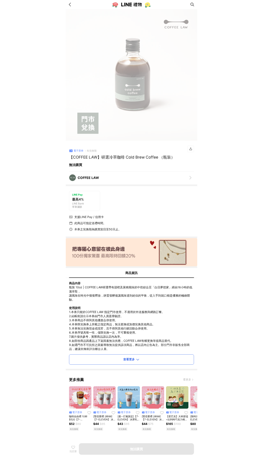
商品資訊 (131, 273)
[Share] (190, 149)
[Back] (71, 4)
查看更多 (129, 359)
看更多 (187, 379)
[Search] (192, 4)
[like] (89, 412)
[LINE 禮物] (131, 4)
